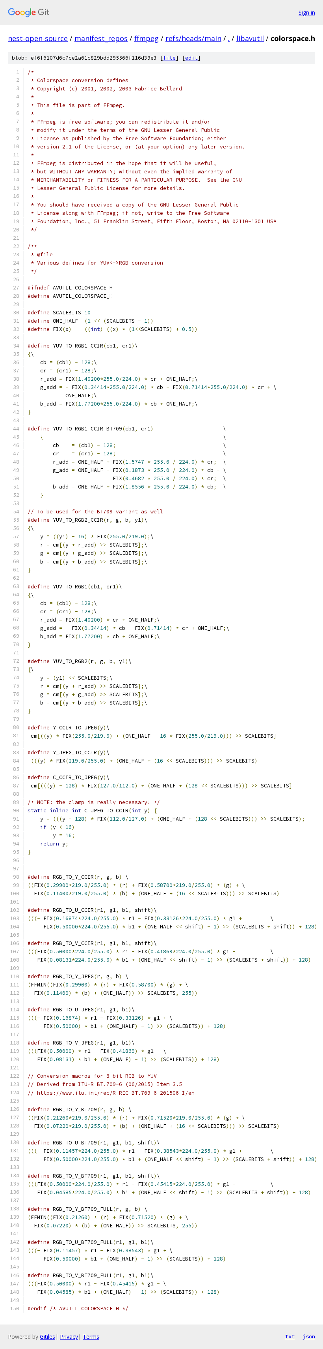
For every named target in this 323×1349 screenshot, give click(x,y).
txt (290, 1336)
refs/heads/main (193, 38)
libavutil (250, 38)
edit (191, 57)
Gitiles (47, 1336)
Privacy (69, 1336)
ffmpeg (146, 38)
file (169, 57)
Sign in (307, 12)
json (309, 1336)
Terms (91, 1336)
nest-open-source (38, 38)
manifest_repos (101, 38)
